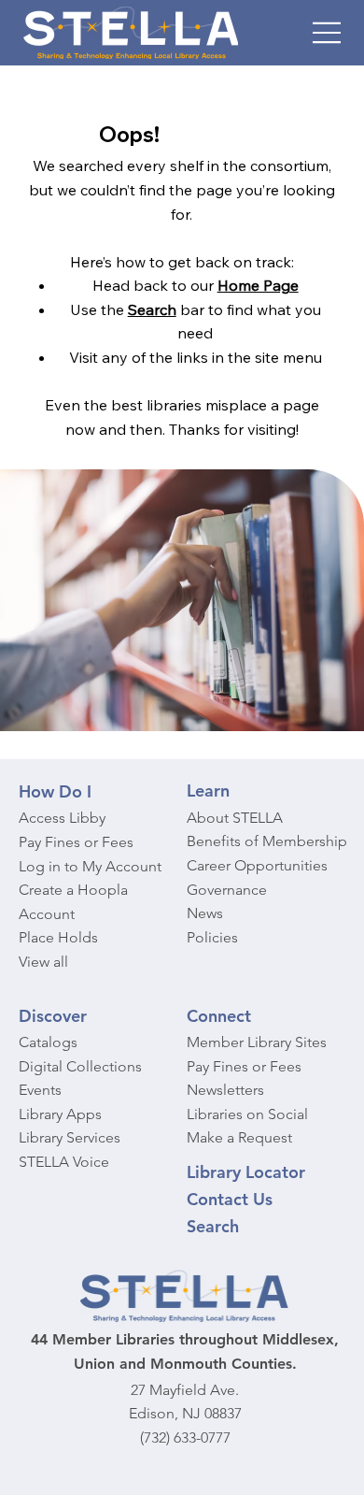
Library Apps (60, 1114)
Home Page (258, 285)
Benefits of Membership (267, 841)
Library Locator (246, 1172)
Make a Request (239, 1137)
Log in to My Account (90, 866)
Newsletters (225, 1090)
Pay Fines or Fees (76, 842)
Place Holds (58, 937)
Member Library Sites (257, 1042)
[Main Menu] (327, 33)
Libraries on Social (247, 1114)
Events (40, 1090)
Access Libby (62, 818)
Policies (212, 937)
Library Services (69, 1137)
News (205, 913)
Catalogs (48, 1042)
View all (43, 961)
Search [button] (152, 309)
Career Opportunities (257, 865)
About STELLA (235, 818)
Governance (227, 889)
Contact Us (230, 1199)
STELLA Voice (64, 1162)
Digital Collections (80, 1066)
